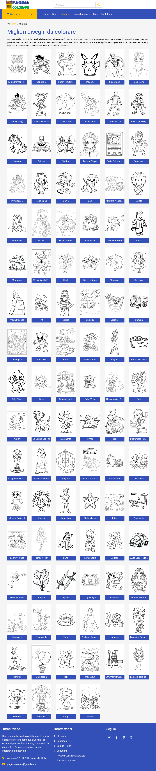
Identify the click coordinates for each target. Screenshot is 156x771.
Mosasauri (90, 677)
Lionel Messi (115, 121)
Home (46, 14)
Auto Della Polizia (139, 558)
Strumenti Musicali (115, 677)
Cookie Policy (64, 745)
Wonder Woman (139, 597)
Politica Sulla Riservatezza (71, 755)
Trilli (139, 399)
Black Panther (66, 240)
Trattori (65, 161)
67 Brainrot (90, 121)
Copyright (62, 750)
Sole (41, 399)
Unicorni (17, 161)
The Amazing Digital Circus (115, 399)
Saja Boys (139, 82)
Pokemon (66, 121)
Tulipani (41, 597)
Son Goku (41, 82)
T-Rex (114, 518)
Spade (66, 597)
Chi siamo (62, 736)
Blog (95, 14)
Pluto (65, 558)
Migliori (65, 14)
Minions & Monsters (91, 478)
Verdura (115, 320)
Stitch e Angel (90, 280)
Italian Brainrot (41, 121)
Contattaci (106, 14)
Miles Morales (17, 597)
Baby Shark (17, 399)
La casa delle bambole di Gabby (139, 677)
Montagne (17, 280)
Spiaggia (90, 320)
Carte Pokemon (114, 161)
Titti (41, 320)
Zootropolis (41, 637)
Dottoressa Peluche (139, 439)
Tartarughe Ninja (139, 121)
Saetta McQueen (139, 359)
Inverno (90, 716)
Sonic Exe (41, 359)
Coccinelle (139, 478)
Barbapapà (41, 677)
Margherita (65, 439)
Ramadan (41, 716)
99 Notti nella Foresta (42, 280)
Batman (41, 161)
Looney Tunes (17, 558)
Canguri (17, 677)
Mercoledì (17, 240)
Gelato (139, 201)
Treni (114, 439)
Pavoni (41, 518)
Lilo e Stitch (90, 359)
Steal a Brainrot (17, 518)
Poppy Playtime (66, 82)
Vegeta (114, 359)
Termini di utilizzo (66, 760)
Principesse (17, 201)
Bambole (139, 280)
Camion (139, 320)
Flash (65, 280)
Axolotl (17, 439)
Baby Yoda (90, 399)
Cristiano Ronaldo (90, 637)
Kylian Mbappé (17, 320)
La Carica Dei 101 (41, 439)
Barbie (66, 320)
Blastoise (114, 597)
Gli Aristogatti (66, 399)
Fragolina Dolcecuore (139, 637)
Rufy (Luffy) (17, 121)
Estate (66, 359)
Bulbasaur (90, 240)
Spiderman (114, 82)
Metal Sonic (90, 558)
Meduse (17, 716)
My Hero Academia (115, 201)
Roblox (139, 240)
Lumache (114, 637)
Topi (66, 677)
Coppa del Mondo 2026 (17, 478)
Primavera (17, 637)
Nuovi (55, 14)
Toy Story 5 (90, 597)
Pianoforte (139, 518)
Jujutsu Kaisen (114, 240)
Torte (66, 637)
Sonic (66, 201)
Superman (139, 161)
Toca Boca (41, 201)
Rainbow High (41, 558)
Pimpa (90, 439)
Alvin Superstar (41, 478)
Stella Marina (90, 518)
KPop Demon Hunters (17, 82)
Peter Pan (66, 518)
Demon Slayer (90, 161)
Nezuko (41, 240)
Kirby (65, 716)
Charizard (114, 280)
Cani (90, 201)
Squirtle (114, 558)
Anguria (66, 478)
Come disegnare (81, 14)
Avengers (17, 359)
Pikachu (90, 82)
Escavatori (114, 478)
